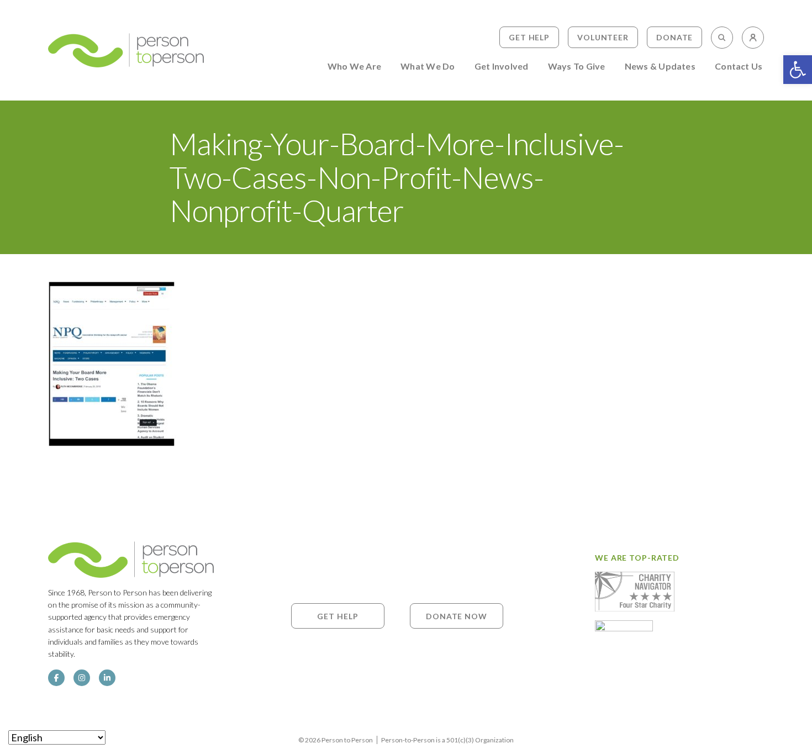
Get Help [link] (529, 37)
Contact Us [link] (738, 66)
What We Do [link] (427, 66)
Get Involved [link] (501, 66)
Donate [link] (674, 37)
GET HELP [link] (337, 615)
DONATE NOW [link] (456, 615)
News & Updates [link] (660, 66)
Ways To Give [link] (576, 66)
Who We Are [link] (354, 66)
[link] (797, 69)
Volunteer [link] (603, 37)
